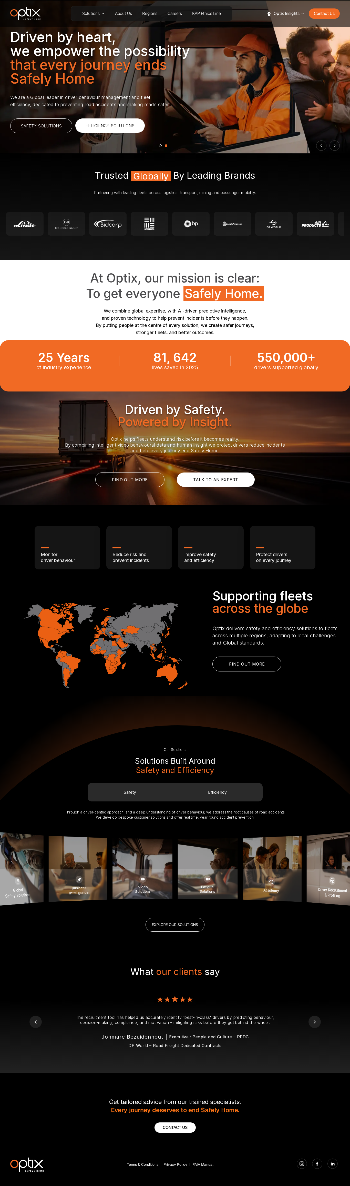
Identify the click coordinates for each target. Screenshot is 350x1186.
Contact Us (324, 13)
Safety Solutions (41, 125)
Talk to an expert (215, 479)
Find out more (130, 479)
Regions (149, 13)
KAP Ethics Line (206, 13)
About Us (123, 13)
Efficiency (217, 792)
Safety (129, 792)
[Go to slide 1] (160, 145)
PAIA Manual (202, 1164)
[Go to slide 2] (166, 145)
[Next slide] (335, 145)
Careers (175, 13)
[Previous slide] (321, 145)
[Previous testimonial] (35, 1022)
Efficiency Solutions (110, 125)
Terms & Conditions (142, 1164)
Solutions (91, 13)
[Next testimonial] (314, 1022)
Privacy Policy (175, 1164)
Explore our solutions (175, 924)
